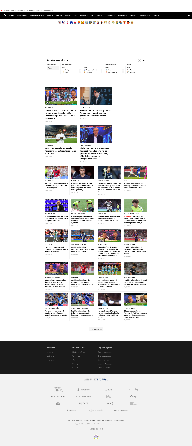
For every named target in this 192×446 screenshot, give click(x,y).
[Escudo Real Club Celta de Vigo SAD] (67, 22)
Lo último (50, 356)
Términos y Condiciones (75, 420)
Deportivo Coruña (52, 213)
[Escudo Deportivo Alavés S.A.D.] (71, 22)
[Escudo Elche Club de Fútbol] (75, 22)
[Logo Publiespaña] (96, 410)
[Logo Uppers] (83, 403)
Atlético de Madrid (78, 213)
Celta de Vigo (85, 107)
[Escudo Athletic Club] (60, 22)
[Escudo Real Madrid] (117, 22)
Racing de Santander (79, 308)
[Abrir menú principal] (189, 15)
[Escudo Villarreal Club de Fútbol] (132, 22)
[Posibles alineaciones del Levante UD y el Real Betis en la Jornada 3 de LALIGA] (56, 236)
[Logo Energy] (133, 396)
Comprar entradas (105, 352)
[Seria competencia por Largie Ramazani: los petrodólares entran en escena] (61, 134)
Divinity (75, 364)
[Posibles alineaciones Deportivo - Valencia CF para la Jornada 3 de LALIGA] (82, 236)
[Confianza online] (96, 438)
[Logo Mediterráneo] (121, 410)
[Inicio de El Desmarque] (4, 15)
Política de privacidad (89, 420)
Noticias (50, 352)
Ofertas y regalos (104, 356)
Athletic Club (50, 107)
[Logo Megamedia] (97, 429)
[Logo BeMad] (58, 403)
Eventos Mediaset (105, 364)
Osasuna (74, 277)
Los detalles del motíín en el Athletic (14, 10)
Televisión (50, 360)
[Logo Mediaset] (96, 381)
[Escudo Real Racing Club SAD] (101, 22)
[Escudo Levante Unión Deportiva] (90, 22)
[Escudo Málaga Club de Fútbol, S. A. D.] (94, 22)
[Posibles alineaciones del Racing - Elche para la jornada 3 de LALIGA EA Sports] (82, 299)
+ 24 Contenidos (96, 329)
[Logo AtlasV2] (71, 410)
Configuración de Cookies (104, 420)
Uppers (75, 368)
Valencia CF (49, 145)
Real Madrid (102, 213)
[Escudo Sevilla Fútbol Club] (124, 22)
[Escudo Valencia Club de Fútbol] (128, 22)
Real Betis (49, 244)
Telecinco (76, 356)
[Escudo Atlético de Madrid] (63, 22)
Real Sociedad (103, 180)
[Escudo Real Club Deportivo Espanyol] (79, 22)
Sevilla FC (128, 180)
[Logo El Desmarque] (58, 396)
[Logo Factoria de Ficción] (83, 396)
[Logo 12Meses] (133, 403)
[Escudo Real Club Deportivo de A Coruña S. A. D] (109, 22)
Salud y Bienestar (104, 368)
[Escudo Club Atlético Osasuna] (98, 22)
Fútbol (11, 15)
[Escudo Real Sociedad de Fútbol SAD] (120, 22)
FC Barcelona (85, 145)
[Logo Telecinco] (84, 389)
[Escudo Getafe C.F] (86, 22)
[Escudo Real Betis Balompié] (113, 22)
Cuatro (75, 360)
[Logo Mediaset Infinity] (58, 389)
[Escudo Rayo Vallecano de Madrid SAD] (105, 22)
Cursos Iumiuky (104, 360)
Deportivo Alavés (52, 308)
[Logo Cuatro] (109, 389)
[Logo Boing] (108, 396)
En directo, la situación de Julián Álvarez (41, 10)
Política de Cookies (118, 420)
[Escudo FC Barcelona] (82, 22)
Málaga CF (75, 180)
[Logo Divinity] (133, 389)
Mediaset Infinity (78, 352)
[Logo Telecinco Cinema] (108, 403)
